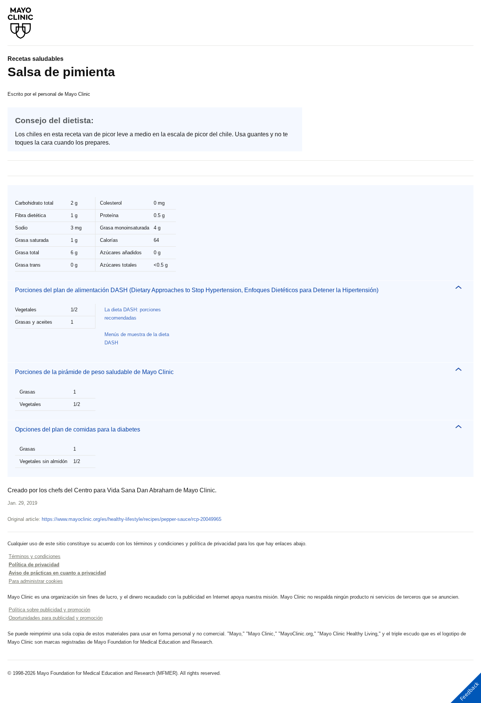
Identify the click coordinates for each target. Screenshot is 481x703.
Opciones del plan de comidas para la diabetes (77, 429)
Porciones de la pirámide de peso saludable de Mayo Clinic (94, 372)
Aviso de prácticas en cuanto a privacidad (57, 573)
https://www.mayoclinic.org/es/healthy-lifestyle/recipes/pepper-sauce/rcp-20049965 (131, 519)
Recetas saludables (36, 59)
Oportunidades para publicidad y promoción (56, 618)
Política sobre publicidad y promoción (49, 609)
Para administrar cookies (36, 581)
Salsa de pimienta (61, 72)
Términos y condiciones (35, 556)
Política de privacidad (34, 564)
